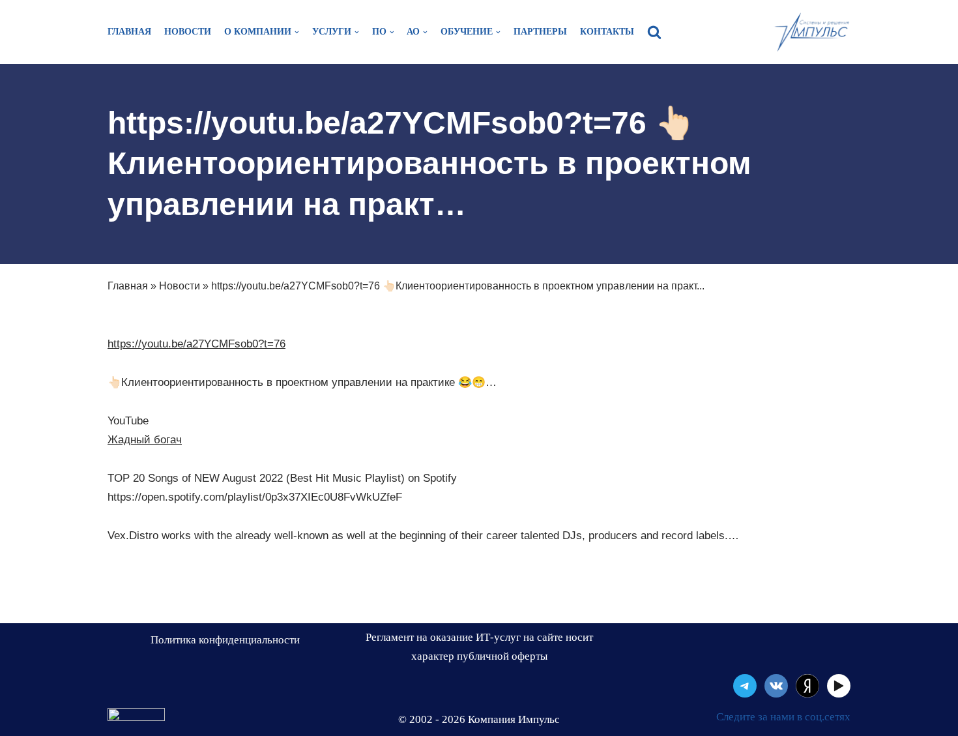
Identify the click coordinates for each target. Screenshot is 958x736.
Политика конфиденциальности (225, 640)
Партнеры (540, 32)
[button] (654, 32)
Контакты (607, 32)
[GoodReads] (838, 686)
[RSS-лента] (807, 686)
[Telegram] (745, 686)
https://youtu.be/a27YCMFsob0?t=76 (196, 344)
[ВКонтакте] (776, 686)
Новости (187, 32)
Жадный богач (145, 440)
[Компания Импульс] (811, 32)
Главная (129, 32)
